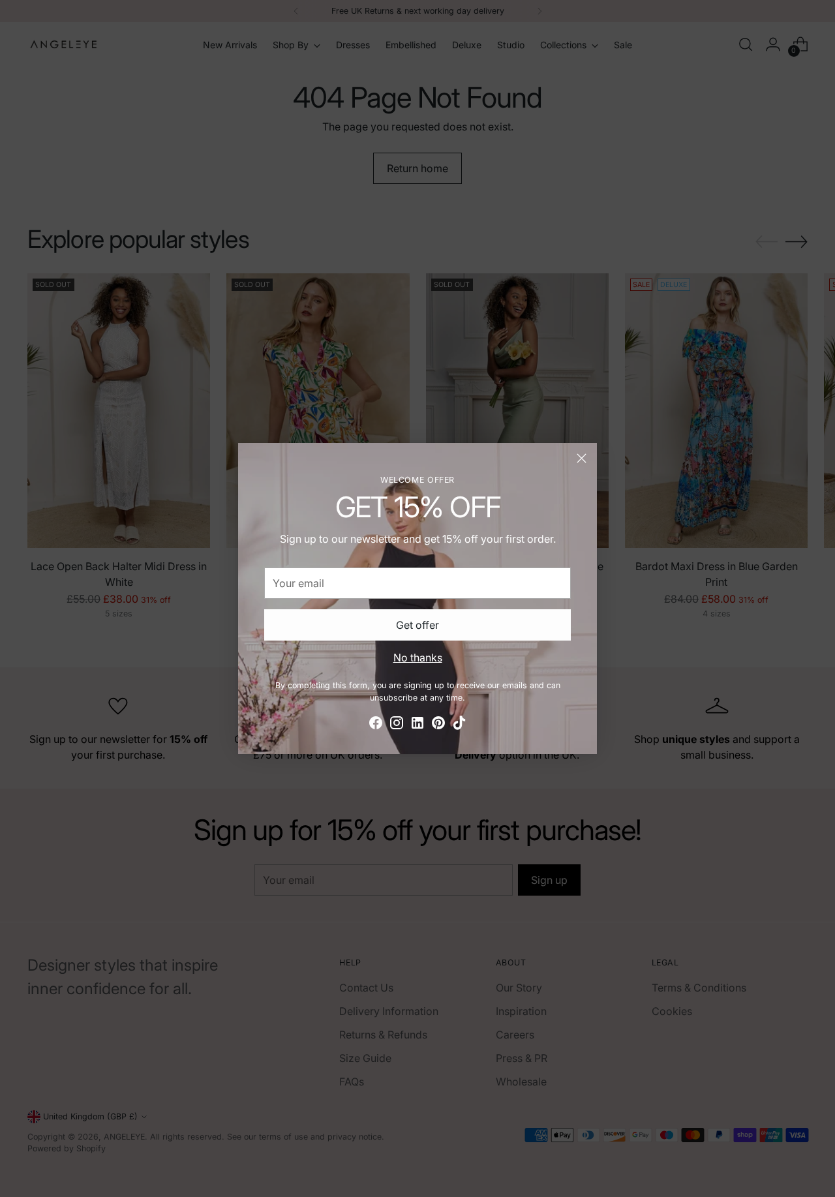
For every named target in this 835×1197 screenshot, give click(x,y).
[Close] (581, 458)
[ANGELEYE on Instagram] (396, 725)
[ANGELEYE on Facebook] (376, 725)
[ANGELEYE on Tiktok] (459, 725)
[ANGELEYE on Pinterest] (438, 725)
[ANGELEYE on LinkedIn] (417, 725)
